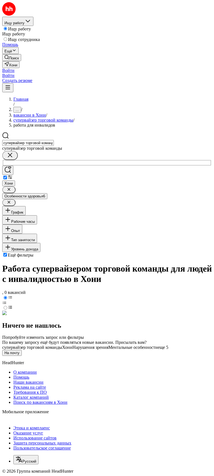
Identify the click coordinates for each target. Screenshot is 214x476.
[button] (8, 70)
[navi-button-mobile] (7, 87)
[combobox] (28, 143)
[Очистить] (10, 155)
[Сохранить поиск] (7, 170)
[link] (11, 57)
